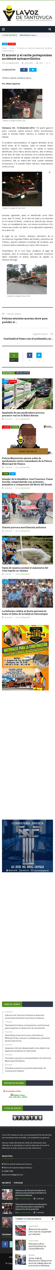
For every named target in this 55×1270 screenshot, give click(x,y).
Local (5, 44)
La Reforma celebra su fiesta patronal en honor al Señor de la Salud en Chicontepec (25, 612)
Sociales (13, 539)
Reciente (6, 1182)
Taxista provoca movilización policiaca (24, 527)
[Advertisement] (27, 724)
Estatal (6, 474)
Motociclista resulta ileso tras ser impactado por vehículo (40, 1231)
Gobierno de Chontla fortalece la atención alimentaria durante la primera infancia (30, 1192)
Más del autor (22, 373)
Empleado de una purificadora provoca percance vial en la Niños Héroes (23, 414)
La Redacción (12, 63)
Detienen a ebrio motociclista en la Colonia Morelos (37, 1246)
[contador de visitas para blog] (27, 1117)
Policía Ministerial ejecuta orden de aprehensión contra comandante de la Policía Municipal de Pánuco (27, 461)
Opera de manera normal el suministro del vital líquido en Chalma (25, 569)
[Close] (52, 1218)
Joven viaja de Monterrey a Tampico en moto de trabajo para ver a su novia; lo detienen (40, 1262)
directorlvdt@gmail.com (13, 1174)
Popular (18, 1182)
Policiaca (12, 44)
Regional (15, 427)
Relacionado (8, 373)
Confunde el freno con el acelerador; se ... (28, 338)
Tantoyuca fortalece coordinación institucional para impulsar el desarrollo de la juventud (31, 1206)
